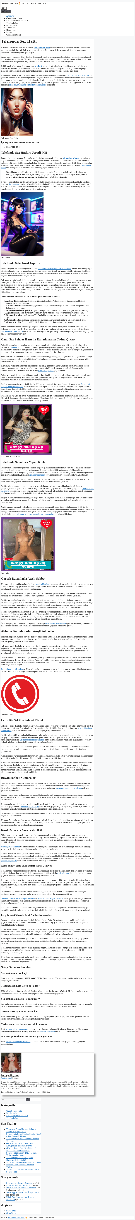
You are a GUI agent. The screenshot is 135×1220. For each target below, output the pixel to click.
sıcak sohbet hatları (37, 475)
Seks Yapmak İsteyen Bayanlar (19, 1183)
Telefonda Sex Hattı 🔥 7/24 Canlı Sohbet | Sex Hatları (24, 3)
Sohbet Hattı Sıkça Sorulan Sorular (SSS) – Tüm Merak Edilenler (23, 1135)
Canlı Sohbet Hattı (14, 18)
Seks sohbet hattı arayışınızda (32, 740)
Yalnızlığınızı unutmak (10, 847)
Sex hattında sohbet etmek (78, 75)
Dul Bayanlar (12, 25)
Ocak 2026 (11, 1213)
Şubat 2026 (11, 1211)
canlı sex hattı (15, 347)
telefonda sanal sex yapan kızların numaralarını (36, 514)
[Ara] (28, 1099)
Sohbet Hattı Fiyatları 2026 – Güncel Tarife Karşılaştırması (21, 1154)
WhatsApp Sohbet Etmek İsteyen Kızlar (23, 1192)
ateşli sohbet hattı (43, 584)
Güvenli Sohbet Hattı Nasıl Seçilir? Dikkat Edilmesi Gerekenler (21, 1149)
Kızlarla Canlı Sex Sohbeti (17, 1185)
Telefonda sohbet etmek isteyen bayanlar (18, 898)
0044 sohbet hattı (47, 1031)
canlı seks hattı (63, 873)
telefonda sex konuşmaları (12, 331)
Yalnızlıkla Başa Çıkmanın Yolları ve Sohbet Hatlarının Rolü (21, 1130)
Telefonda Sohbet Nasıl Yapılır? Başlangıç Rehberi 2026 (19, 1158)
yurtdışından (17, 669)
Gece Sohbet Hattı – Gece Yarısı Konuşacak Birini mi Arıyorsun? (19, 1144)
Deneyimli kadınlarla (30, 806)
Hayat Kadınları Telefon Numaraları (21, 1188)
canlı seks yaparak (46, 370)
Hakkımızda (11, 30)
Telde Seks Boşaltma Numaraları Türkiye (23, 1162)
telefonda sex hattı (42, 48)
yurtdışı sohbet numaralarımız (18, 1029)
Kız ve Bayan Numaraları (17, 20)
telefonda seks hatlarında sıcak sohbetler (54, 268)
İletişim (9, 32)
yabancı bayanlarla (9, 861)
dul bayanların (15, 184)
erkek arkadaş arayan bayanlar (50, 898)
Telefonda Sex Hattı (16, 1218)
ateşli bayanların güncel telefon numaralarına (27, 85)
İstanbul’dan (6, 669)
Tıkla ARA (11, 28)
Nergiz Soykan (10, 1075)
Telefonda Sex (12, 23)
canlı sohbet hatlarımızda (55, 623)
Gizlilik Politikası (13, 35)
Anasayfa (10, 16)
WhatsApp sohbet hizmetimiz (18, 1041)
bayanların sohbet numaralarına (69, 788)
